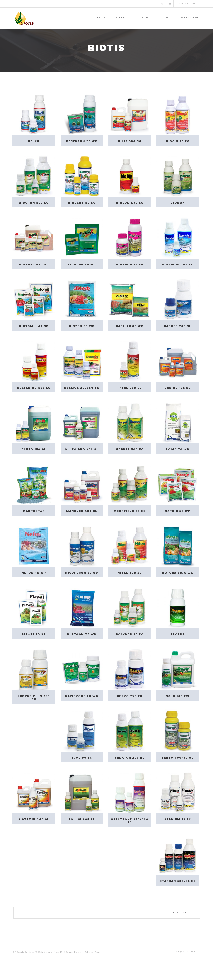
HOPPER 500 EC (129, 449)
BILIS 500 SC (129, 141)
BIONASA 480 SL (34, 264)
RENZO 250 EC (129, 696)
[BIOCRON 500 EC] (33, 175)
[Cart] (170, 4)
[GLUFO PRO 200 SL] (82, 422)
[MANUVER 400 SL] (82, 484)
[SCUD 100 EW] (177, 668)
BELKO (34, 141)
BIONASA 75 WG (82, 264)
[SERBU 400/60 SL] (177, 730)
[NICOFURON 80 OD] (82, 545)
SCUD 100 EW (177, 696)
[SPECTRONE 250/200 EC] (129, 792)
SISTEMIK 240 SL (33, 819)
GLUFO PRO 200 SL (82, 449)
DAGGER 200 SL (177, 326)
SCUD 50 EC (81, 757)
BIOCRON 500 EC (34, 202)
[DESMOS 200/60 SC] (82, 360)
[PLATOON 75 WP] (82, 607)
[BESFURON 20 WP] (82, 114)
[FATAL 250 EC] (129, 360)
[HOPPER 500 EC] (129, 422)
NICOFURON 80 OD (81, 572)
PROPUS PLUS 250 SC (34, 697)
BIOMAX (178, 202)
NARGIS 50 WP (177, 511)
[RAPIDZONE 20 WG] (82, 668)
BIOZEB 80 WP (81, 326)
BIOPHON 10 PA (129, 264)
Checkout (165, 17)
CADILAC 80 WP (129, 326)
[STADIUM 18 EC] (177, 792)
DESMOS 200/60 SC (81, 387)
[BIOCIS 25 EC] (177, 114)
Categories (122, 17)
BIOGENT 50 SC (81, 202)
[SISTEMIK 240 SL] (33, 792)
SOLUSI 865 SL (81, 819)
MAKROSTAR (34, 511)
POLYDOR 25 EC (129, 634)
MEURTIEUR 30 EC (130, 511)
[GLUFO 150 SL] (33, 422)
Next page (181, 912)
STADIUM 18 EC (177, 819)
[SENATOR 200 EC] (129, 730)
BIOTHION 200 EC (177, 264)
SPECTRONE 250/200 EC (129, 821)
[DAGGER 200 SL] (177, 298)
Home (101, 17)
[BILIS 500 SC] (129, 114)
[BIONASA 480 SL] (33, 237)
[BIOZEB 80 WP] (82, 298)
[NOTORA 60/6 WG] (177, 545)
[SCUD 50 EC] (82, 730)
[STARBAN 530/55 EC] (177, 853)
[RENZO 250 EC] (129, 668)
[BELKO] (33, 114)
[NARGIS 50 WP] (177, 484)
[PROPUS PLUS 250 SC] (33, 668)
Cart (146, 17)
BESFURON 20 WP (81, 141)
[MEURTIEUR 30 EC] (129, 484)
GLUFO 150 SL (34, 449)
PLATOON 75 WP (81, 634)
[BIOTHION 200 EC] (177, 237)
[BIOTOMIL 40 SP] (33, 298)
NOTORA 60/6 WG (177, 572)
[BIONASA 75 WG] (82, 237)
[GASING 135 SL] (177, 360)
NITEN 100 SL (130, 572)
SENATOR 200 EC (130, 757)
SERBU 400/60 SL (178, 757)
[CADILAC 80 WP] (129, 298)
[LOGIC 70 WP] (177, 422)
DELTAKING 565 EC (33, 387)
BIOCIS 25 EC (177, 141)
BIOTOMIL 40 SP (33, 326)
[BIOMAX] (177, 175)
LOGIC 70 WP (177, 449)
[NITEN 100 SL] (129, 545)
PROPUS (178, 634)
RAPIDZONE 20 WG (81, 696)
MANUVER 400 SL (81, 511)
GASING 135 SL (178, 387)
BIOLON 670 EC (129, 202)
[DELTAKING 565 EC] (33, 360)
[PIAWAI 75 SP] (33, 607)
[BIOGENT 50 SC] (82, 175)
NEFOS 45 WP (34, 572)
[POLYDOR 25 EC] (129, 607)
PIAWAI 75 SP (34, 634)
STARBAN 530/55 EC (178, 881)
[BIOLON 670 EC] (129, 175)
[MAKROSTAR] (33, 484)
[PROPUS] (177, 607)
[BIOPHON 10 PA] (129, 237)
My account (190, 17)
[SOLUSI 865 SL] (82, 792)
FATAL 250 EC (130, 387)
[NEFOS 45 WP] (33, 545)
